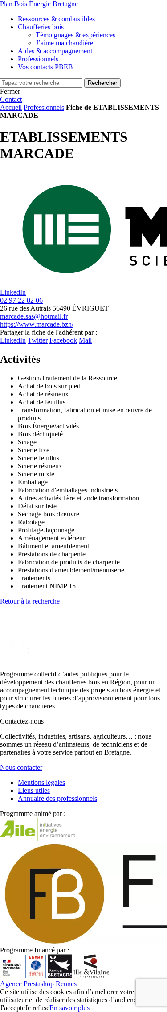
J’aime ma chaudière (64, 43)
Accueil (11, 107)
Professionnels (44, 107)
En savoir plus (69, 1008)
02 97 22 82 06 (21, 300)
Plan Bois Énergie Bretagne (39, 4)
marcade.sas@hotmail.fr (34, 316)
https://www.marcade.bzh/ (36, 324)
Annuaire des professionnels (57, 798)
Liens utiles (34, 790)
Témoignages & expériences (75, 35)
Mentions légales (41, 782)
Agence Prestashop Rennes (38, 984)
